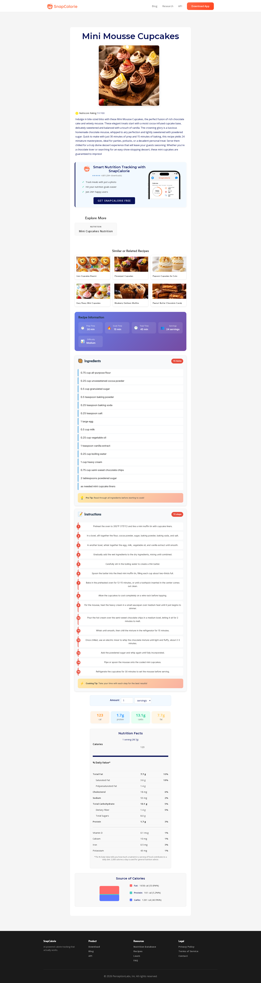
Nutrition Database (145, 946)
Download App (200, 6)
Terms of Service (188, 951)
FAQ (136, 960)
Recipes (138, 951)
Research (167, 6)
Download (94, 946)
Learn (137, 955)
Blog (155, 6)
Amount (114, 700)
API (180, 6)
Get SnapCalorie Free (114, 200)
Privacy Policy (186, 946)
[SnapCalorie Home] (63, 6)
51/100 (101, 113)
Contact (183, 955)
